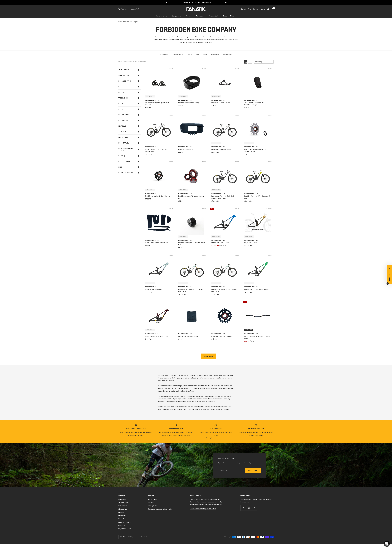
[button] (387, 544)
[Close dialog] (224, 256)
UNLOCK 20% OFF (196, 293)
